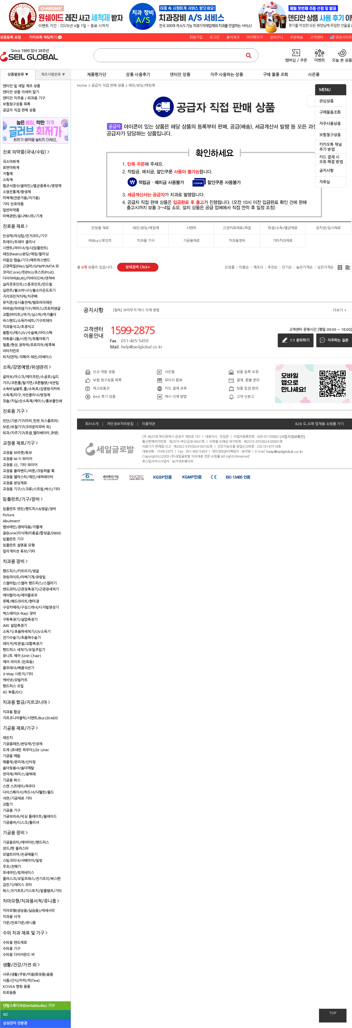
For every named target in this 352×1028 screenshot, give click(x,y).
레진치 (8, 738)
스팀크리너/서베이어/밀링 (22, 860)
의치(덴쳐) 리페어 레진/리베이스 (27, 357)
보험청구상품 (330, 135)
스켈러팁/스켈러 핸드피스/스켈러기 (30, 583)
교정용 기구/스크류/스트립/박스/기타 (31, 489)
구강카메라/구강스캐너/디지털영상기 (31, 607)
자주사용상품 (330, 123)
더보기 (339, 310)
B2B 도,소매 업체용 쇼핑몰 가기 (319, 424)
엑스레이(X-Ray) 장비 (19, 613)
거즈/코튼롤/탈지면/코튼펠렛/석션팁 (31, 383)
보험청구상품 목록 (16, 104)
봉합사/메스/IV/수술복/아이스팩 (27, 333)
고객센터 (316, 37)
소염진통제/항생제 (17, 192)
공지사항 (326, 171)
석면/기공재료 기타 (17, 798)
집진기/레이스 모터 (17, 885)
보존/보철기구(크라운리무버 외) (27, 427)
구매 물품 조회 (275, 74)
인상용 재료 (100, 228)
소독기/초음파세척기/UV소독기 (27, 631)
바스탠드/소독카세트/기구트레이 (27, 320)
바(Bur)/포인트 (100, 240)
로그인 (214, 37)
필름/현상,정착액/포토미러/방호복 (29, 345)
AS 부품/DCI (12, 692)
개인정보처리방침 (120, 424)
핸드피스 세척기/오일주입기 (24, 650)
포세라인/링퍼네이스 (18, 872)
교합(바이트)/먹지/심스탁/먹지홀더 (29, 314)
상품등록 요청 (10, 37)
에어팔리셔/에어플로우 (20, 595)
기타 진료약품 (13, 204)
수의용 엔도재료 (15, 942)
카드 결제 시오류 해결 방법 (331, 159)
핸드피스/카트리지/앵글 (21, 571)
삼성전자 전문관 (15, 1023)
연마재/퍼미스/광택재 (19, 774)
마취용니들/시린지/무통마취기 (26, 339)
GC (5, 1014)
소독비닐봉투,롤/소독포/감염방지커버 (31, 389)
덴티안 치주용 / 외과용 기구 (24, 98)
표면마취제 (11, 167)
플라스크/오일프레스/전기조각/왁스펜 (32, 879)
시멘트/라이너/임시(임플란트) (25, 248)
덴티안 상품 (180, 74)
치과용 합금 (11, 712)
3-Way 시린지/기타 (18, 674)
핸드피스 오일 (13, 686)
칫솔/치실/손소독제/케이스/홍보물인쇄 (32, 401)
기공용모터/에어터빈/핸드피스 (26, 842)
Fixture (8, 515)
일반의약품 (11, 210)
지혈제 (8, 174)
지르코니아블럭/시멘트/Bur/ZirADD (30, 718)
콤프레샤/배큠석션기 (18, 668)
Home (82, 85)
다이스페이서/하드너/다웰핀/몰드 (28, 792)
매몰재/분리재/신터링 (19, 762)
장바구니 (276, 37)
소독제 (8, 180)
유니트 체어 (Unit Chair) (22, 656)
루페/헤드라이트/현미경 (21, 601)
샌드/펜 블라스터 (16, 848)
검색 (248, 55)
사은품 (314, 74)
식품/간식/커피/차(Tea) (21, 980)
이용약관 (148, 424)
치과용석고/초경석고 (18, 327)
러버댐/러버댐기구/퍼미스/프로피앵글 (32, 308)
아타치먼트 (11, 351)
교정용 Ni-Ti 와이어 (17, 459)
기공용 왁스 (11, 780)
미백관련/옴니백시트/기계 (22, 216)
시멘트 (191, 228)
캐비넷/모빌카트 (15, 680)
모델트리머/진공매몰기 (20, 854)
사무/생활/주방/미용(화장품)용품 (28, 974)
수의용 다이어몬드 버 (19, 954)
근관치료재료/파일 (237, 228)
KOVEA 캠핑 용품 (16, 986)
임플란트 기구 (13, 539)
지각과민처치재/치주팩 (20, 296)
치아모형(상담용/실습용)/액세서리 (29, 910)
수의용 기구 (11, 948)
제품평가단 (96, 74)
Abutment (11, 521)
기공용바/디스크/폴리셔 (21, 822)
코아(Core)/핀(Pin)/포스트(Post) (28, 272)
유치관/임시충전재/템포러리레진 (27, 302)
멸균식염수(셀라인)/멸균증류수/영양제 (32, 186)
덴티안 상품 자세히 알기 (21, 92)
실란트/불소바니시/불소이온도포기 (29, 290)
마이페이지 (254, 37)
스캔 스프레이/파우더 (19, 786)
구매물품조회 (330, 112)
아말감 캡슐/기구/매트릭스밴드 (26, 260)
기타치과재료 (283, 240)
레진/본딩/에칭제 (141, 85)
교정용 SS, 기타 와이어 (20, 465)
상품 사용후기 (138, 74)
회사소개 (91, 424)
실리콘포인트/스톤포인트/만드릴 (27, 284)
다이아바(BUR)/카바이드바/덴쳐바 (29, 278)
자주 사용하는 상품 (226, 74)
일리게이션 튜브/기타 (19, 551)
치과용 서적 (11, 916)
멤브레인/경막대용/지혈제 (22, 527)
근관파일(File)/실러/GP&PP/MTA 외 (31, 266)
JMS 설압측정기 (15, 625)
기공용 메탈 (11, 756)
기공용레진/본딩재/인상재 (22, 744)
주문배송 (296, 37)
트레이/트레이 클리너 (19, 242)
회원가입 (196, 37)
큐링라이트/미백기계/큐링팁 (24, 577)
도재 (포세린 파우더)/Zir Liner (26, 750)
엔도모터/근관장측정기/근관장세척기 (31, 589)
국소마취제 (11, 161)
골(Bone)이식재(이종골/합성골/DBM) (32, 533)
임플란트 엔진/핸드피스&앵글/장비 (29, 509)
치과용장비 (237, 240)
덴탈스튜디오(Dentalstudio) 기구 (29, 1005)
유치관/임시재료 (328, 228)
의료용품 (9, 992)
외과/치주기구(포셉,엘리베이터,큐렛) (31, 433)
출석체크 (233, 37)
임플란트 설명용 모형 (19, 545)
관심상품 (326, 101)
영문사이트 (344, 37)
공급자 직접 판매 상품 (19, 110)
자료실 (324, 182)
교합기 (8, 804)
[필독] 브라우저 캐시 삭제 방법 (136, 310)
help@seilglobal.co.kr (284, 451)
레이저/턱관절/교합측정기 (22, 644)
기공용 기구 (11, 810)
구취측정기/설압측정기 (20, 619)
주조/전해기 (12, 866)
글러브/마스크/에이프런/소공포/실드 (31, 377)
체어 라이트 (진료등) (18, 662)
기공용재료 (191, 240)
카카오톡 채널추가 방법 (330, 147)
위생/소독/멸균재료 (283, 228)
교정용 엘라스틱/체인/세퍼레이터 (28, 477)
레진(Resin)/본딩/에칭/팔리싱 (26, 254)
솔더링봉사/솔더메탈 (18, 768)
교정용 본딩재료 (15, 483)
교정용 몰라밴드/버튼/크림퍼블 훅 (28, 471)
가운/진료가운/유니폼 (19, 923)
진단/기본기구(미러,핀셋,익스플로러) (31, 421)
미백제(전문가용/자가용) (21, 198)
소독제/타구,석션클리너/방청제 (26, 395)
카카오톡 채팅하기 (43, 37)
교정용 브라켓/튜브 (17, 453)
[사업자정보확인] (292, 436)
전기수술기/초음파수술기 (22, 637)
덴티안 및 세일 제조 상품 (21, 86)
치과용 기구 (146, 240)
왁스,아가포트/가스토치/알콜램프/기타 (32, 891)
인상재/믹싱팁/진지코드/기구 (25, 236)
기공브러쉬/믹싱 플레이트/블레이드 (30, 816)
